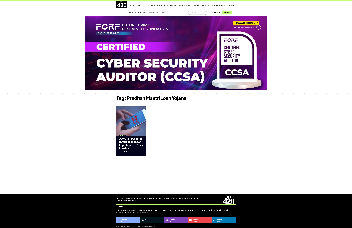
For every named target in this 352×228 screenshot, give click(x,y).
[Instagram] (217, 12)
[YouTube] (215, 12)
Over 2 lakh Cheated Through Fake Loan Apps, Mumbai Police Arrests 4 (131, 143)
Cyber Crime (122, 135)
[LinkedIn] (220, 12)
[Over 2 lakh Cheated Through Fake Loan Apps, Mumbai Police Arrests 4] (131, 121)
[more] (160, 12)
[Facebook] (210, 12)
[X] (212, 12)
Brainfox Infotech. (150, 226)
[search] (234, 12)
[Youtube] (200, 220)
